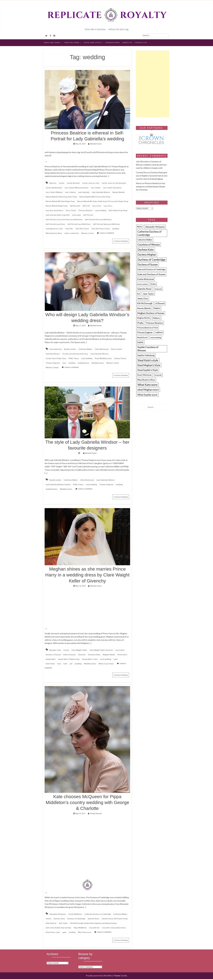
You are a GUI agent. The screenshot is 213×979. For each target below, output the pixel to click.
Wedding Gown (98, 363)
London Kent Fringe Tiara (56, 358)
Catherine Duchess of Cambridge (98, 914)
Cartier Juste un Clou (90, 183)
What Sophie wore (147, 394)
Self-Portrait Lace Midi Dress (79, 224)
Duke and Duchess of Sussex (151, 274)
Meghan (157, 308)
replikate (159, 332)
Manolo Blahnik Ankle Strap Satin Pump (61, 197)
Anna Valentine (56, 349)
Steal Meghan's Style (148, 365)
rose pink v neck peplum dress (114, 928)
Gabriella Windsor (53, 354)
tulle (65, 664)
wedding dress (83, 363)
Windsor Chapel (52, 367)
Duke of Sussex (69, 655)
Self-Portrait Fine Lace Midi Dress (98, 219)
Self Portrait (88, 215)
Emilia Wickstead (145, 279)
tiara (64, 363)
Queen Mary (51, 659)
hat (138, 294)
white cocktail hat (72, 233)
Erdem (153, 284)
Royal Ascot (142, 337)
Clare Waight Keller (79, 650)
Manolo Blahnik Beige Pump (57, 206)
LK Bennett (160, 303)
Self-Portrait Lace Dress (55, 224)
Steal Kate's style (53, 932)
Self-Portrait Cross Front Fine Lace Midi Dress (64, 219)
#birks (139, 227)
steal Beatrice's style (54, 229)
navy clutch (96, 206)
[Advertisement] (152, 84)
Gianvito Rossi (93, 919)
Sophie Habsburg (145, 355)
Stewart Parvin (120, 358)
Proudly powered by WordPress (99, 975)
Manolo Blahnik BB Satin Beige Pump (60, 201)
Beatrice (53, 183)
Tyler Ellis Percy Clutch (100, 229)
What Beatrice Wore (54, 233)
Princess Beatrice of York (147, 328)
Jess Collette (70, 192)
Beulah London (70, 349)
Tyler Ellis (69, 229)
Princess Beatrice (86, 210)
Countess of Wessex (148, 244)
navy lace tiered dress (54, 210)
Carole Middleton (75, 914)
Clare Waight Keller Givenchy (101, 650)
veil (71, 664)
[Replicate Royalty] (106, 26)
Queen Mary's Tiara (90, 659)
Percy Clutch (71, 210)
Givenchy (82, 655)
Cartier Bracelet (73, 183)
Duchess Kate (59, 919)
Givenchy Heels (94, 655)
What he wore (71, 42)
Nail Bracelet (75, 206)
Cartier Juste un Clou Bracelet (114, 183)
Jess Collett (96, 188)
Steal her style (92, 42)
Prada (140, 322)
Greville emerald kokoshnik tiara (75, 354)
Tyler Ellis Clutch (82, 229)
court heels (119, 650)
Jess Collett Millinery (54, 192)
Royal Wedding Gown (103, 358)
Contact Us (141, 42)
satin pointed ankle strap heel (58, 215)
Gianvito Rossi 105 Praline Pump (115, 919)
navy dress (108, 206)
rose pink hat (94, 928)
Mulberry (156, 318)
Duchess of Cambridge (76, 919)
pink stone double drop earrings (58, 928)
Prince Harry (122, 655)
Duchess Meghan (146, 254)
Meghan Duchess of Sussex (150, 313)
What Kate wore (84, 932)
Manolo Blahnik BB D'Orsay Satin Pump (94, 197)
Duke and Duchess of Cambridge (151, 269)
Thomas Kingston (53, 363)
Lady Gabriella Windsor (101, 192)
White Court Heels (106, 664)
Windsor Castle (87, 233)
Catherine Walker (85, 349)
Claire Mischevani (102, 349)
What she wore (52, 42)
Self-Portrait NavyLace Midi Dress (106, 224)
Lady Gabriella (83, 192)
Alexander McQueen (58, 914)
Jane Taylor (63, 923)
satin (116, 659)
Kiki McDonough (144, 303)
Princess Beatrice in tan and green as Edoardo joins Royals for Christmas (150, 186)
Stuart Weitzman (144, 375)
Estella (124, 975)
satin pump (76, 215)
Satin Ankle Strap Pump (118, 210)
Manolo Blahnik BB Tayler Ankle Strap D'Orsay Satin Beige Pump (102, 201)
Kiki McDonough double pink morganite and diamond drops (93, 923)
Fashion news (113, 42)
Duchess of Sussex (53, 655)
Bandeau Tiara (55, 650)
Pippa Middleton (80, 928)
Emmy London (116, 349)
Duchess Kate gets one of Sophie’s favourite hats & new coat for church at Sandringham (151, 175)
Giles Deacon (51, 923)
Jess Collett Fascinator (112, 188)
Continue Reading (120, 241)
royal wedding (100, 210)
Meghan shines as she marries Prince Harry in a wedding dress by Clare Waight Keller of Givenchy (87, 574)
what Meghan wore (148, 389)
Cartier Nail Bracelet (54, 188)
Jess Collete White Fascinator (77, 188)
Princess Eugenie (144, 332)
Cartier (61, 183)
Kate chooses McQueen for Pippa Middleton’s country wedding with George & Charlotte (87, 802)
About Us (127, 42)
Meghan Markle (109, 655)
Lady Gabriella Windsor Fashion (58, 484)
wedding (115, 229)
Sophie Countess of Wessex (147, 349)
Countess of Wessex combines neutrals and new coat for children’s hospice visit (151, 164)
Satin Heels (50, 664)
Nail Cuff (86, 206)
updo (64, 932)
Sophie (140, 342)
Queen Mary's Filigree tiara (69, 659)
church (48, 919)
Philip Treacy (74, 358)
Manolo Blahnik (119, 192)
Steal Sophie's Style (147, 370)
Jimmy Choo (142, 298)
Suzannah (158, 375)
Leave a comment (107, 233)
